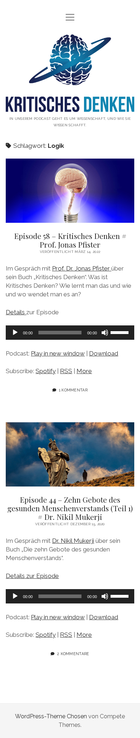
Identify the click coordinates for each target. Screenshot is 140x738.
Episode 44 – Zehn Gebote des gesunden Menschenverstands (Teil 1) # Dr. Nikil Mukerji (70, 454)
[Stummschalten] (104, 332)
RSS (66, 371)
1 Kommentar (73, 390)
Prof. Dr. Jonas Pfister (81, 268)
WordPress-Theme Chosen (51, 716)
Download (103, 353)
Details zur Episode (32, 575)
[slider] (121, 331)
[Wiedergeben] (15, 332)
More (84, 371)
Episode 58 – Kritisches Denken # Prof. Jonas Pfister (70, 191)
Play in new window (58, 353)
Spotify (46, 371)
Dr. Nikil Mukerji (73, 540)
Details (16, 312)
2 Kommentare (73, 654)
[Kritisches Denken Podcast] (70, 106)
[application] (70, 332)
